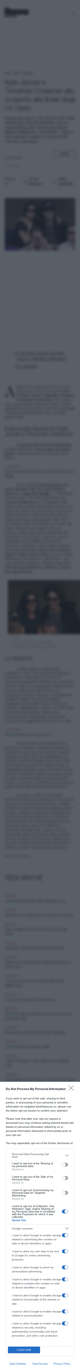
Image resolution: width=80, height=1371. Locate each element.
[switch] (65, 1165)
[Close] (72, 1089)
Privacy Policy (62, 1363)
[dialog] (40, 1226)
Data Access (40, 1363)
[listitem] (40, 1155)
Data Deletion (18, 1363)
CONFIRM (24, 1350)
